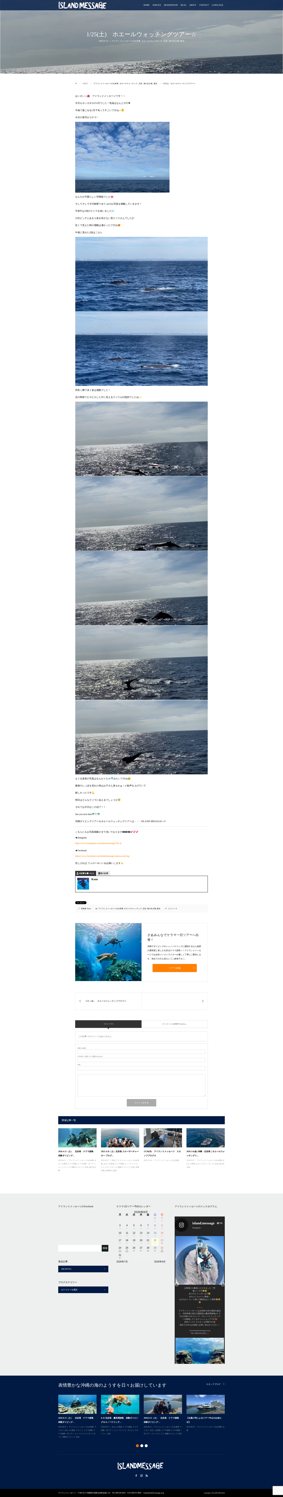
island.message (199, 1239)
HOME (147, 5)
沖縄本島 (90, 1434)
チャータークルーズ (109, 1167)
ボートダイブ (76, 1434)
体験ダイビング (77, 1167)
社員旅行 (108, 1170)
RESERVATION (171, 5)
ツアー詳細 (175, 968)
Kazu (89, 909)
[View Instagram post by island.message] (221, 1281)
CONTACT (204, 5)
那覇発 (149, 1437)
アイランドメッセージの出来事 (126, 41)
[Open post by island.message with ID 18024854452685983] (199, 1260)
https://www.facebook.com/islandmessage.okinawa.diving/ (102, 856)
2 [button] (141, 1445)
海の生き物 (174, 41)
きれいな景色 (109, 1164)
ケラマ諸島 (72, 1164)
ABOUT (192, 5)
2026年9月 (160, 1261)
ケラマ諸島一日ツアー (86, 1164)
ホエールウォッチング (152, 41)
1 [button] (137, 1445)
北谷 (165, 41)
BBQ (113, 1160)
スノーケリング (64, 1167)
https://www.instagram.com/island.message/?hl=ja (98, 843)
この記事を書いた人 (85, 873)
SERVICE (157, 5)
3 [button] (146, 1445)
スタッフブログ (213, 1384)
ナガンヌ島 (212, 1434)
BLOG (183, 5)
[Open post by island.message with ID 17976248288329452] (199, 1359)
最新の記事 (103, 873)
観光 (182, 41)
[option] (143, 1417)
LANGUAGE (217, 5)
